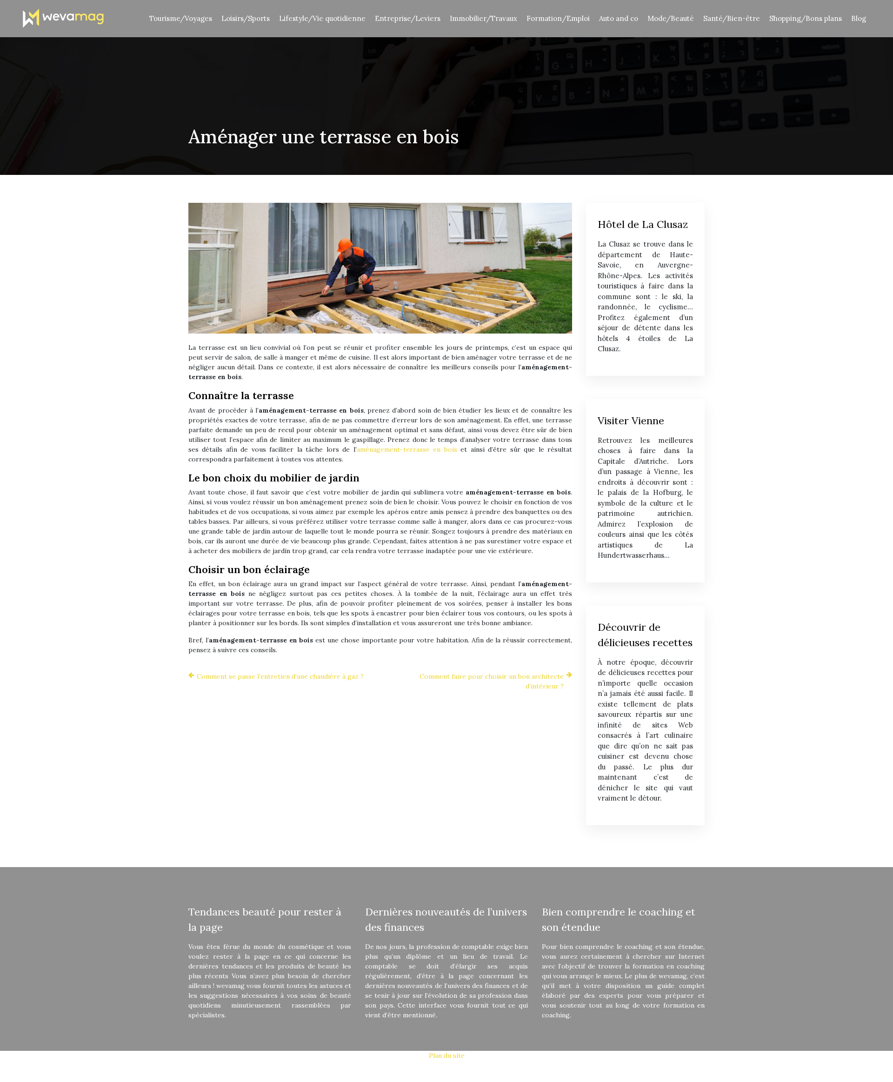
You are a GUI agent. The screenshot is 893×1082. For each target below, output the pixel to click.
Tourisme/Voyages (180, 18)
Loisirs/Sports (245, 18)
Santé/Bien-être (731, 18)
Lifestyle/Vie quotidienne (322, 18)
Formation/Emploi (558, 18)
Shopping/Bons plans (805, 18)
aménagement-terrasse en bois (407, 449)
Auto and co (618, 18)
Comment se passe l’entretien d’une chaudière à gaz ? (280, 676)
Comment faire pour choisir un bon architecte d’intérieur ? (492, 681)
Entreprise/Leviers (407, 18)
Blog (858, 18)
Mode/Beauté (670, 18)
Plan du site (447, 1055)
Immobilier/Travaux (483, 18)
